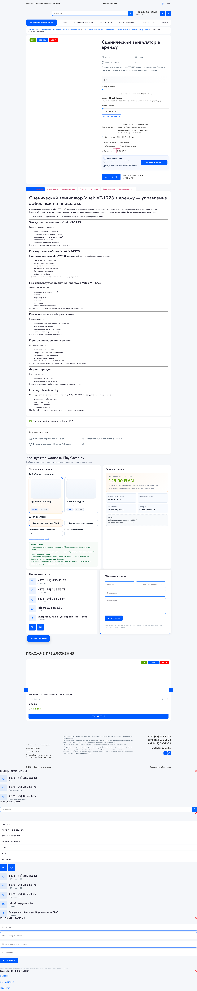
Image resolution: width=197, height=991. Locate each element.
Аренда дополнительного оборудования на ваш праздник (58, 29)
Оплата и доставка (106, 22)
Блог (153, 22)
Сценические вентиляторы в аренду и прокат (133, 29)
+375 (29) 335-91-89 (51, 599)
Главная (65, 22)
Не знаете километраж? (39, 539)
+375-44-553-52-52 (146, 13)
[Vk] (162, 13)
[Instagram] (168, 13)
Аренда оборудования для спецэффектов (98, 29)
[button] (26, 690)
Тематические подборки (83, 22)
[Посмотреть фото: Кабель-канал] (118, 146)
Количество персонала (73, 529)
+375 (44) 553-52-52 (52, 580)
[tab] (35, 189)
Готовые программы (127, 22)
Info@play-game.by (110, 3)
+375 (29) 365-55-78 (52, 589)
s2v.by (168, 767)
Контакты (164, 22)
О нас (143, 22)
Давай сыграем (38, 638)
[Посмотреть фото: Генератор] (115, 151)
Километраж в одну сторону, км (42, 529)
